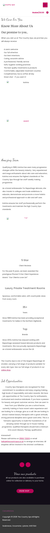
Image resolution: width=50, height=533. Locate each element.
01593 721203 (24, 438)
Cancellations (8, 511)
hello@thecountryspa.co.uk (12, 441)
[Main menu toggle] (45, 5)
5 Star (25, 260)
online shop (6, 370)
